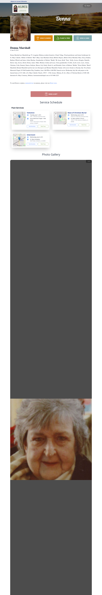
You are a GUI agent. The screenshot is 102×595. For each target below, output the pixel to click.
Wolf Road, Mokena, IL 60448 (37, 141)
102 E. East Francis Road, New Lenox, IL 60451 (38, 122)
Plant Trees (43, 126)
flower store (53, 83)
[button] (19, 116)
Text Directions (32, 126)
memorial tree (29, 83)
